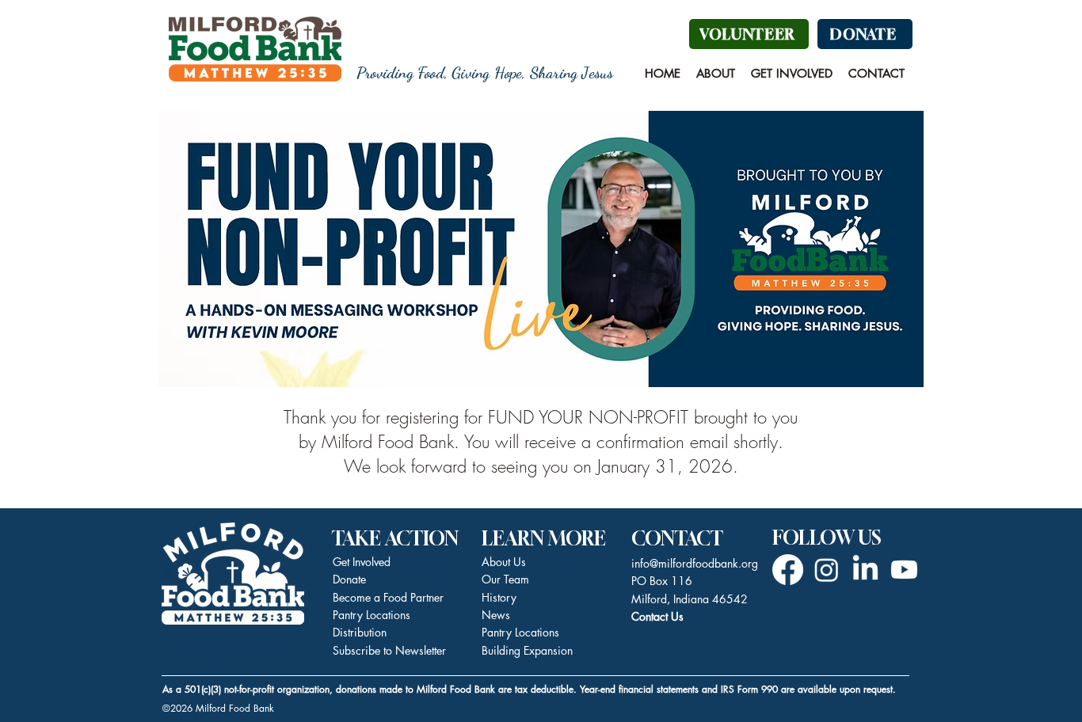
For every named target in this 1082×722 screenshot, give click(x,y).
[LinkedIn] (865, 569)
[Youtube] (904, 569)
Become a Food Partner (388, 597)
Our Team (505, 579)
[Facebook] (787, 569)
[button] (715, 74)
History (499, 597)
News (496, 614)
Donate (349, 579)
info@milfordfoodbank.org (694, 563)
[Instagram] (826, 569)
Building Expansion (527, 650)
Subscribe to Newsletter (389, 650)
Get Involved (362, 561)
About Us (504, 561)
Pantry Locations (520, 632)
